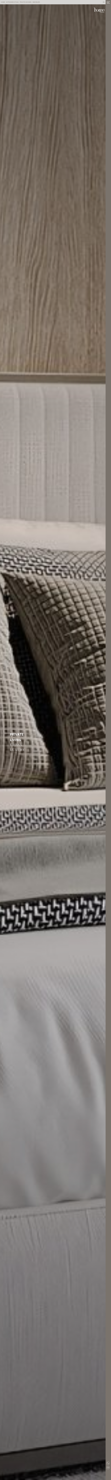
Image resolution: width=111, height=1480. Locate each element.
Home (3, 2)
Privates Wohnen (25, 2)
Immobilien (36, 2)
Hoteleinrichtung (12, 2)
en (103, 2)
